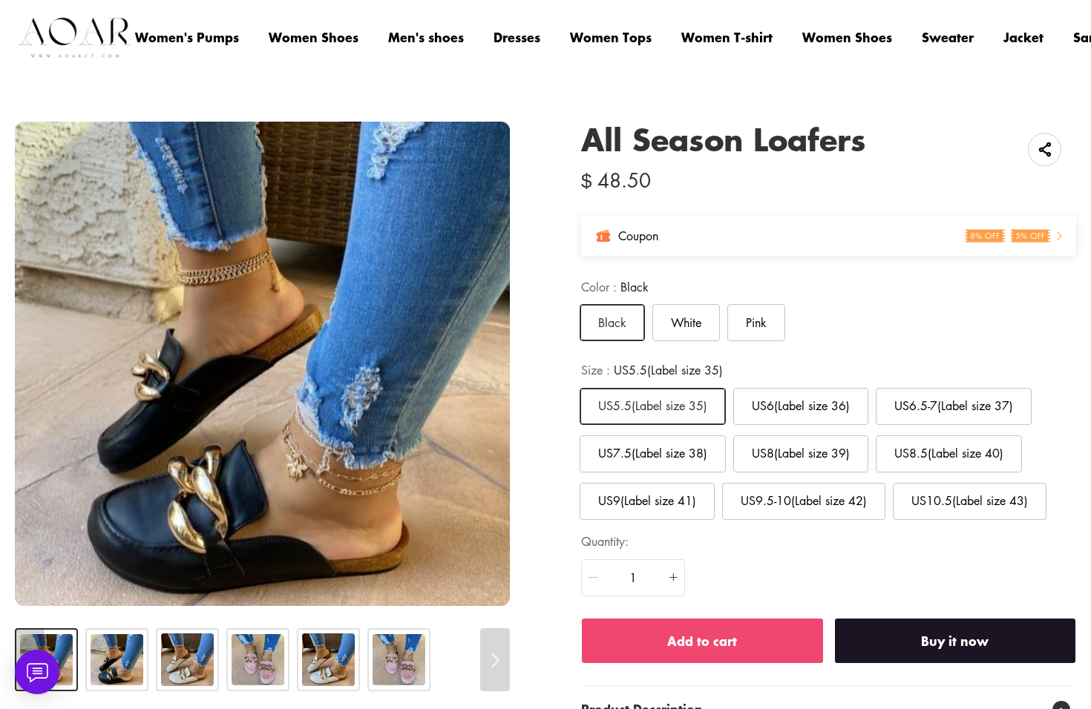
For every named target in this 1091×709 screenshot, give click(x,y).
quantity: (605, 541)
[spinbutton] (633, 577)
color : (615, 287)
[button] (593, 578)
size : (652, 370)
